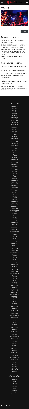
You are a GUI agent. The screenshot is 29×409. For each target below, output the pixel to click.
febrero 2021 (14, 222)
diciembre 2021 (14, 205)
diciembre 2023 (14, 162)
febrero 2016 (14, 327)
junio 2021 (14, 215)
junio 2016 (14, 320)
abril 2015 (14, 345)
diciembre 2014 (14, 352)
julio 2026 (14, 108)
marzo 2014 (14, 368)
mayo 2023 (14, 175)
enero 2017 (14, 308)
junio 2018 (14, 278)
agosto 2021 (14, 211)
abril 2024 (14, 155)
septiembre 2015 (14, 336)
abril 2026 (14, 113)
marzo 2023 (14, 178)
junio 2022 (14, 194)
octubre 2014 (14, 355)
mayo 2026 (14, 111)
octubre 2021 (14, 208)
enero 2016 (14, 329)
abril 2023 (14, 176)
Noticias (14, 385)
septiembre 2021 (14, 210)
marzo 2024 (14, 157)
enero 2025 (14, 140)
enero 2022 (14, 203)
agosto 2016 (14, 317)
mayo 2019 (14, 259)
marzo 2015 (14, 347)
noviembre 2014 (14, 354)
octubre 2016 (14, 313)
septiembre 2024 (14, 147)
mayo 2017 (14, 301)
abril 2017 (14, 303)
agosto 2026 (14, 106)
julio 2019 (14, 255)
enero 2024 (14, 161)
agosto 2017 (14, 296)
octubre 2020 (14, 229)
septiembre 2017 (14, 294)
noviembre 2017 (14, 291)
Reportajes (14, 390)
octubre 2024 (14, 145)
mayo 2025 (14, 133)
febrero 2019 (14, 264)
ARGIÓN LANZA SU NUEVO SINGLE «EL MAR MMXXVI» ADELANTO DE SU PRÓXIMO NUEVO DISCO (13, 52)
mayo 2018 (14, 280)
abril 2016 (14, 324)
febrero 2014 (14, 369)
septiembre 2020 (14, 231)
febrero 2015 (14, 348)
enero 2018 (14, 287)
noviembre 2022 (14, 185)
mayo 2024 (14, 154)
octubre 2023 (14, 166)
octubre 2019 (14, 250)
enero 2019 (14, 266)
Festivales (14, 383)
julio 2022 (14, 192)
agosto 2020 (14, 233)
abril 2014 (14, 366)
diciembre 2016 (14, 310)
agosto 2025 (14, 127)
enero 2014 (14, 371)
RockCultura (9, 403)
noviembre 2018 (14, 269)
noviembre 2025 (14, 122)
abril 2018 (14, 282)
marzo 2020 (14, 241)
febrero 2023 (14, 180)
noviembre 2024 (14, 143)
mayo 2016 (14, 322)
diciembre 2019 (14, 247)
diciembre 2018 (14, 268)
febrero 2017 (14, 306)
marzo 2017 (14, 305)
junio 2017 (14, 299)
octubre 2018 (14, 271)
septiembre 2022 (14, 189)
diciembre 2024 (14, 141)
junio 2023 (14, 173)
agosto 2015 (14, 338)
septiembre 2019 (14, 252)
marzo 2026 (14, 115)
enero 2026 (14, 119)
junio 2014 (14, 362)
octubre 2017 (14, 292)
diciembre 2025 (14, 120)
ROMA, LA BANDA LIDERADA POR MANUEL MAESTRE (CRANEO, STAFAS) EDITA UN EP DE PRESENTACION (14, 75)
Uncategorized (14, 393)
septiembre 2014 (14, 357)
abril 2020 (14, 240)
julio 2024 (14, 150)
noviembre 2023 (14, 164)
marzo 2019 (14, 262)
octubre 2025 (14, 124)
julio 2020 (14, 234)
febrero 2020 (14, 243)
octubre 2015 (14, 334)
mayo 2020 (14, 238)
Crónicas (14, 379)
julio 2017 (14, 297)
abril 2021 (14, 219)
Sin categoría (14, 392)
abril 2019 (14, 261)
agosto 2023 (14, 169)
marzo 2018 (14, 283)
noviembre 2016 (14, 312)
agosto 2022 (14, 190)
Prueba (14, 388)
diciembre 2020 (14, 226)
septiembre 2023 (14, 168)
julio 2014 (14, 361)
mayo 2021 (14, 217)
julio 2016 (14, 319)
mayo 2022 (14, 196)
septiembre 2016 (14, 315)
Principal (14, 386)
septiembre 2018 (14, 273)
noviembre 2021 (14, 206)
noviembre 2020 (14, 227)
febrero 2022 (14, 201)
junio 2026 (14, 110)
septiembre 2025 (14, 126)
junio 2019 (14, 257)
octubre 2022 (14, 187)
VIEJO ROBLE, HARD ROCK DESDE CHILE (14, 70)
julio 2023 (14, 171)
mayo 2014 (14, 364)
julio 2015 (14, 340)
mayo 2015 (14, 343)
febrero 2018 (14, 285)
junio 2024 (14, 152)
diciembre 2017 (14, 289)
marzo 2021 (14, 220)
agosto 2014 (14, 359)
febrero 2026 (14, 117)
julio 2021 (14, 213)
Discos (14, 381)
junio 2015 (14, 341)
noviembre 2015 (14, 333)
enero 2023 (14, 182)
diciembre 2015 (14, 331)
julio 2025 (14, 129)
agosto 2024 (14, 148)
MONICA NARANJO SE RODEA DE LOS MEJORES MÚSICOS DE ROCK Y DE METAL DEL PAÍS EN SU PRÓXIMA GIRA (14, 81)
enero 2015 (14, 350)
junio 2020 (14, 236)
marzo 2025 (14, 136)
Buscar (2, 29)
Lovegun (3, 80)
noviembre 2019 (14, 248)
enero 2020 (14, 245)
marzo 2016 (14, 326)
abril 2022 (14, 197)
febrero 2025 (14, 138)
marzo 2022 (14, 199)
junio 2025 (14, 131)
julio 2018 (14, 276)
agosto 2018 (14, 275)
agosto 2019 (14, 254)
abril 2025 (14, 134)
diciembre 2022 (14, 183)
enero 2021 (14, 224)
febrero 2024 (14, 159)
